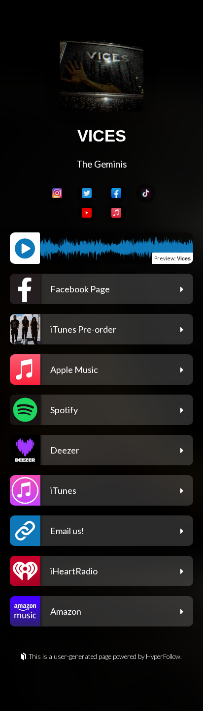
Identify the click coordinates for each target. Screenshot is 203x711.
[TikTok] (146, 193)
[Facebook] (116, 193)
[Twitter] (87, 193)
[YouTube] (87, 213)
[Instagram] (57, 193)
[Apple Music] (116, 213)
